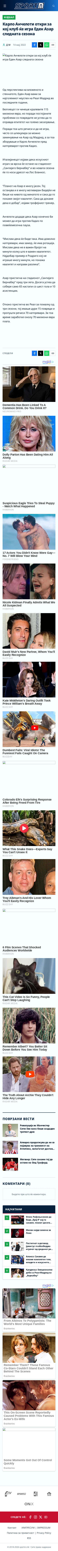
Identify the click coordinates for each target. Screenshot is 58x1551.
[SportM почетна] (29, 6)
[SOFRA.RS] (49, 1494)
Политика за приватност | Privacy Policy (29, 1532)
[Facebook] (30, 1517)
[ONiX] (29, 1504)
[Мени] (4, 6)
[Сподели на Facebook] (34, 44)
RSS (29, 1538)
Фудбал (9, 17)
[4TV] (8, 1494)
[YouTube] (45, 1517)
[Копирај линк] (52, 44)
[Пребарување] (53, 6)
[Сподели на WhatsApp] (46, 44)
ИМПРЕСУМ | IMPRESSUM (36, 1527)
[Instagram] (35, 1517)
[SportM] (21, 1494)
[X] (40, 1517)
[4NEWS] (35, 1494)
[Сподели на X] (40, 44)
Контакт (12, 1527)
